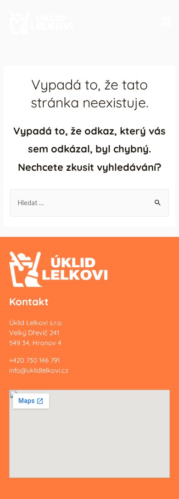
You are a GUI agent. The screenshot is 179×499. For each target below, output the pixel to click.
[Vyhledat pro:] (89, 202)
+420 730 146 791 (34, 360)
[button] (166, 21)
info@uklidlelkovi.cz (38, 370)
